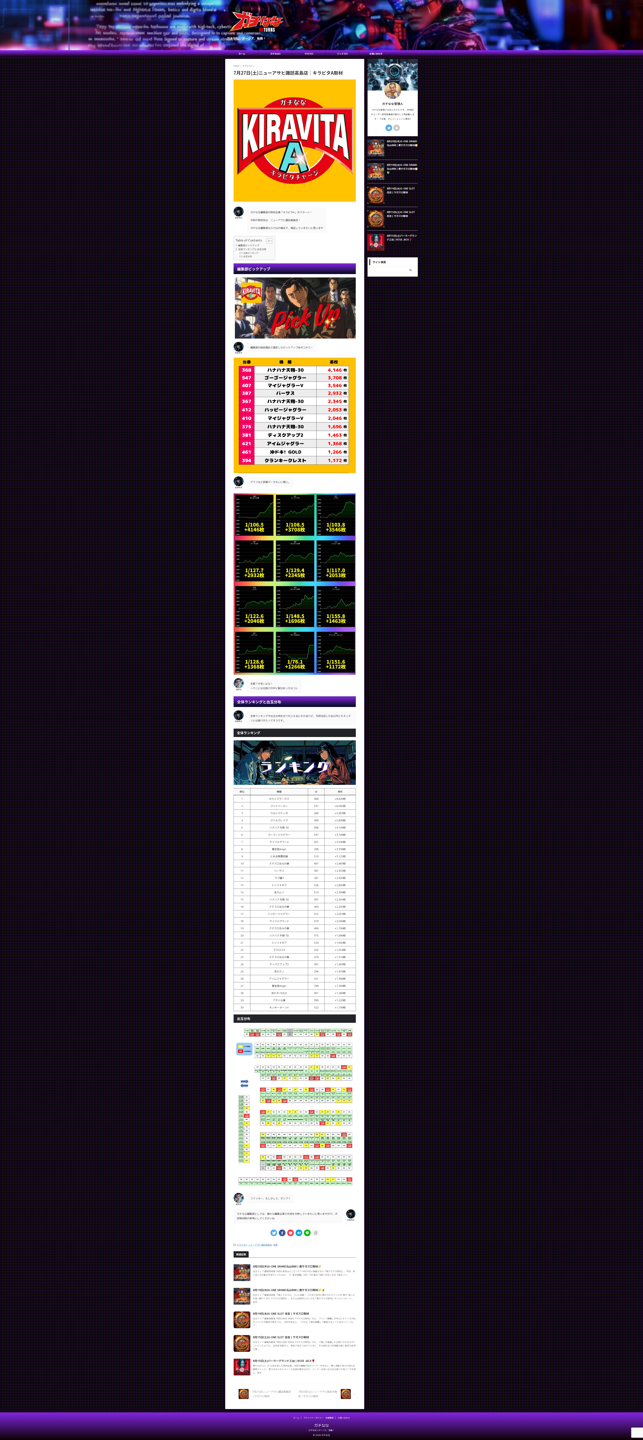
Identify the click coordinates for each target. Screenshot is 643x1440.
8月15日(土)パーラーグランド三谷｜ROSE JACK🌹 (284, 1361)
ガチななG (275, 53)
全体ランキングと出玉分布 (252, 249)
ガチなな (321, 1425)
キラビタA (242, 1244)
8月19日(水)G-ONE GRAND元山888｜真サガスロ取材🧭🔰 (289, 1290)
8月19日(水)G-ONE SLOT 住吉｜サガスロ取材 (281, 1313)
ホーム (242, 53)
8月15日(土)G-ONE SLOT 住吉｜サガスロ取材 (281, 1337)
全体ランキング (251, 253)
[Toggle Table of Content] (268, 241)
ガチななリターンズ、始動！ (321, 1430)
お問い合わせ (375, 53)
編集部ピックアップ (248, 245)
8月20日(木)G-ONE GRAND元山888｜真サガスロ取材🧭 (287, 1266)
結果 (275, 1244)
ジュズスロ (342, 53)
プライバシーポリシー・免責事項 (318, 1417)
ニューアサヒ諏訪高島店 (260, 1244)
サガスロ (309, 53)
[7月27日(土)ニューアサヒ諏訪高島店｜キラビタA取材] (299, 1232)
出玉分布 (247, 256)
